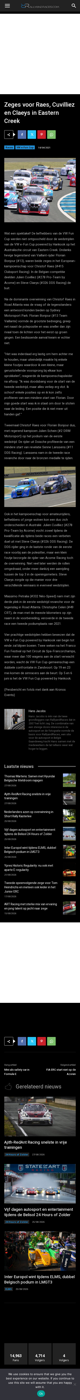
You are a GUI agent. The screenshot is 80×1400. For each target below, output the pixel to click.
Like (15, 1344)
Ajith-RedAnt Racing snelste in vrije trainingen (27, 796)
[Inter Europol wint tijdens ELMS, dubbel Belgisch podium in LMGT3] (69, 851)
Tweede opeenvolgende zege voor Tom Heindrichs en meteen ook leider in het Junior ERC (30, 887)
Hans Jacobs (37, 711)
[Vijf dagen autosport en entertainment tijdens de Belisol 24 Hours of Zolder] (69, 833)
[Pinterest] (41, 134)
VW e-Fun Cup (25, 147)
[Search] (74, 6)
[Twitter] (32, 134)
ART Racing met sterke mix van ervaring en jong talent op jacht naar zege (30, 906)
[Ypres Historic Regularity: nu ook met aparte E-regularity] (69, 869)
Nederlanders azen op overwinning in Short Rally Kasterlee (28, 814)
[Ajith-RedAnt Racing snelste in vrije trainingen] (69, 798)
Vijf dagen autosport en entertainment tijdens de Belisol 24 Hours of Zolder (29, 832)
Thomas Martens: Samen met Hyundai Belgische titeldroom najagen (29, 778)
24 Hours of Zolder (16, 1154)
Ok (41, 1393)
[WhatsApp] (51, 134)
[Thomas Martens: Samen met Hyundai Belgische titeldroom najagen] (69, 780)
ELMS (8, 1289)
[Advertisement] (40, 54)
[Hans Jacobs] (14, 730)
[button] (7, 6)
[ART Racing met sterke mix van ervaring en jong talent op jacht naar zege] (69, 908)
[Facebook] (22, 134)
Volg (40, 1344)
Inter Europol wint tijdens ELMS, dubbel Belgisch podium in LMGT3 (30, 850)
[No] (75, 1384)
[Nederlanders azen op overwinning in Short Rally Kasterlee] (69, 816)
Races (9, 147)
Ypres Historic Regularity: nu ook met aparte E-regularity (28, 867)
